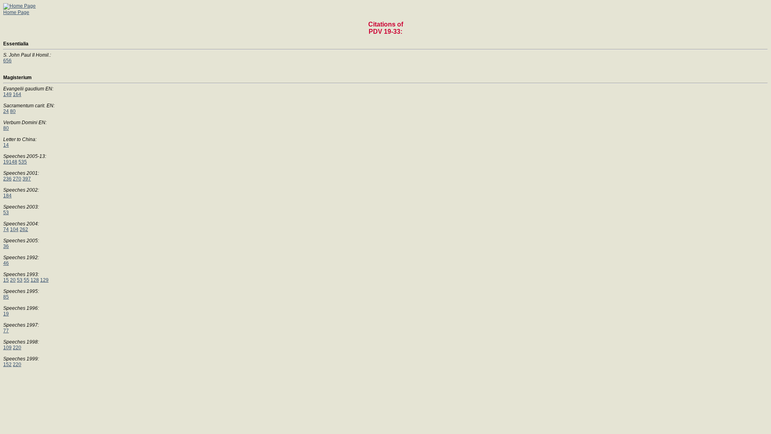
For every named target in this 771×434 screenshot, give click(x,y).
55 (26, 280)
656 (7, 60)
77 (6, 331)
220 (17, 347)
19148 (10, 162)
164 (17, 94)
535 (22, 162)
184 (7, 196)
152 (7, 364)
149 (7, 94)
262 (24, 229)
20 (13, 280)
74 (6, 229)
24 (6, 111)
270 (17, 179)
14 (6, 145)
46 (6, 263)
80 (13, 111)
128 (35, 280)
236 (7, 179)
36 (6, 246)
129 (44, 280)
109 (7, 347)
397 (26, 179)
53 (6, 212)
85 (6, 297)
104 (14, 229)
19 (6, 314)
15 (6, 280)
